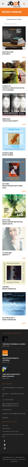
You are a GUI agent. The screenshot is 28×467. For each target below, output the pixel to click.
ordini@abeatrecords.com (12, 405)
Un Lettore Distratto (8, 318)
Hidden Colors (6, 119)
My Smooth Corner (7, 153)
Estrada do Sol (6, 86)
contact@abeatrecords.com (12, 403)
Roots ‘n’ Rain (6, 220)
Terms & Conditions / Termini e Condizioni (10, 431)
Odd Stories (5, 184)
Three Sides (5, 287)
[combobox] (14, 24)
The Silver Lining (7, 253)
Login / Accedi (5, 425)
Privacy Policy (22, 459)
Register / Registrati (6, 428)
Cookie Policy (14, 461)
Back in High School (8, 52)
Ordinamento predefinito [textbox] (10, 24)
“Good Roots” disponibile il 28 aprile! (13, 344)
